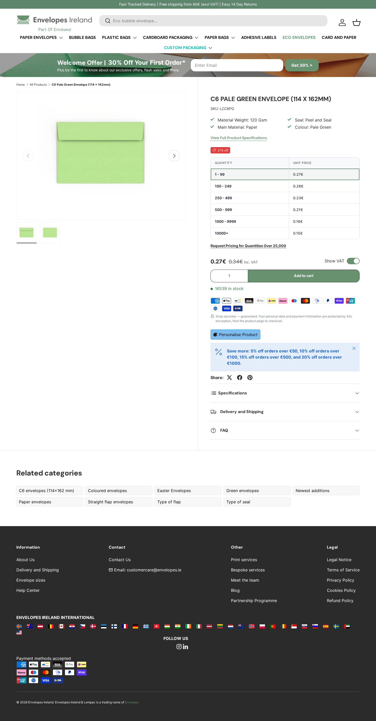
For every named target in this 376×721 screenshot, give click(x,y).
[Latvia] (209, 626)
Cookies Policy (341, 590)
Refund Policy (340, 600)
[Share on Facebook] (240, 377)
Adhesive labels (259, 37)
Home (20, 84)
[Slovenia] (315, 626)
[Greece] (146, 626)
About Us (25, 559)
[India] (177, 626)
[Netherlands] (230, 626)
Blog (235, 590)
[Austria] (40, 626)
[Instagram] (179, 647)
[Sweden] (336, 626)
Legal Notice (339, 559)
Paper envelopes (38, 37)
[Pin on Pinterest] (250, 377)
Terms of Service (343, 569)
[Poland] (262, 626)
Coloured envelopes (107, 490)
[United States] (19, 632)
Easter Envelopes (174, 490)
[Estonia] (103, 626)
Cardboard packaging (167, 37)
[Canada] (61, 626)
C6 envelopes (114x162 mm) (46, 490)
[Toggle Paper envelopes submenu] (61, 38)
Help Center (28, 590)
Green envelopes (242, 490)
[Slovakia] (304, 626)
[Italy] (199, 626)
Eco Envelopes (299, 37)
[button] (356, 22)
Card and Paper (339, 37)
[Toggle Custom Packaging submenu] (210, 48)
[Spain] (325, 626)
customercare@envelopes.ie (154, 569)
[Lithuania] (220, 626)
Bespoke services (248, 569)
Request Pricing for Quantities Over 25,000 (248, 245)
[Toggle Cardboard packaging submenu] (196, 38)
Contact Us (120, 559)
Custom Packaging (185, 47)
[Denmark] (93, 626)
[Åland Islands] (19, 626)
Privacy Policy (340, 580)
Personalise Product (238, 334)
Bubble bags (82, 37)
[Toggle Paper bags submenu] (233, 38)
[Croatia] (72, 626)
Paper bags (217, 37)
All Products (38, 84)
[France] (124, 626)
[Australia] (29, 626)
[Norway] (251, 626)
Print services (244, 559)
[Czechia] (82, 626)
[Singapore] (294, 626)
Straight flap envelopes (110, 501)
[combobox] (213, 20)
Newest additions (312, 490)
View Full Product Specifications (239, 138)
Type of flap (169, 501)
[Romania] (283, 626)
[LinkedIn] (185, 647)
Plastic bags (116, 37)
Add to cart (303, 275)
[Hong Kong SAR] (156, 626)
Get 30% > (302, 65)
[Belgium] (50, 626)
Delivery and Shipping (37, 569)
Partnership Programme (254, 600)
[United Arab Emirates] (346, 626)
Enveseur (131, 702)
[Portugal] (272, 626)
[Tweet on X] (229, 377)
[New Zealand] (241, 626)
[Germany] (135, 626)
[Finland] (114, 626)
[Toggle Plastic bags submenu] (135, 38)
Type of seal (238, 501)
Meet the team (245, 580)
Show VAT (334, 260)
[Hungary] (167, 626)
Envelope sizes (30, 580)
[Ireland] (188, 626)
